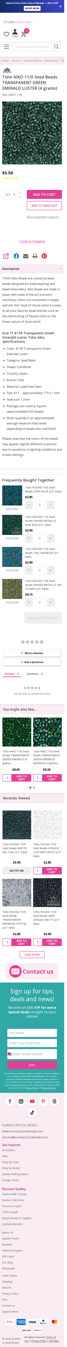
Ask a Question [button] (33, 662)
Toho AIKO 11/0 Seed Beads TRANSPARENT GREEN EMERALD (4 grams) (16, 757)
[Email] (25, 256)
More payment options (43, 217)
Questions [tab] (33, 673)
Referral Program (12, 1250)
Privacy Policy (31, 1088)
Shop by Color (10, 1162)
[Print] (35, 256)
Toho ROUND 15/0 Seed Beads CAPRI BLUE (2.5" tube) (43, 489)
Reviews (7, 1244)
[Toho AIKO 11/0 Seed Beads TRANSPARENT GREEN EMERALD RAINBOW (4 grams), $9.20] (47, 732)
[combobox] (32, 46)
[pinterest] (43, 1101)
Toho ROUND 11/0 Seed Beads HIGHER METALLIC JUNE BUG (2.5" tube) (40, 520)
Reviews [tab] (10, 673)
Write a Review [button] (34, 653)
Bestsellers (8, 1150)
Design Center (10, 1180)
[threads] (54, 1101)
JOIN (32, 1065)
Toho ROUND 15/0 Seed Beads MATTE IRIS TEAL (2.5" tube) (14, 848)
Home (5, 60)
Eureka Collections (13, 1200)
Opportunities (10, 1311)
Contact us (8, 1305)
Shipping (7, 1281)
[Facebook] (16, 256)
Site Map (53, 1341)
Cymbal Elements (12, 1224)
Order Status (9, 1275)
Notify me (17, 870)
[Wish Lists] (6, 34)
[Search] (56, 46)
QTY (8, 195)
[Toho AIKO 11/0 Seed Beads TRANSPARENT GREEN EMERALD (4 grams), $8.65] (16, 732)
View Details (12, 508)
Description (10, 269)
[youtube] (32, 1101)
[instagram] (21, 1101)
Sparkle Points (10, 1238)
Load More (32, 954)
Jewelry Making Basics (15, 1174)
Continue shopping (32, 241)
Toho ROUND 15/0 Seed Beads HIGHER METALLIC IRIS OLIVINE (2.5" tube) (43, 585)
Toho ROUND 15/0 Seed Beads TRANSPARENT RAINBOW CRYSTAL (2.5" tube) (14, 919)
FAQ (4, 1299)
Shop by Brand (11, 1168)
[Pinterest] (44, 256)
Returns (6, 1287)
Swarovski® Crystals (14, 1194)
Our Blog (7, 1262)
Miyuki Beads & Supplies (16, 1218)
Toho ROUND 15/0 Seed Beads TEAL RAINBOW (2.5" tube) (42, 553)
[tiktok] (32, 1112)
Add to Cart (44, 194)
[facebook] (9, 1101)
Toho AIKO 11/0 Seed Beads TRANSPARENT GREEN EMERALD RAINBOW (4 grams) (46, 757)
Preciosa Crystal (11, 1206)
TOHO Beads (10, 1212)
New (5, 1156)
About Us (7, 1232)
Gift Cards (8, 1256)
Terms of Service (49, 1088)
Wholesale (8, 1268)
